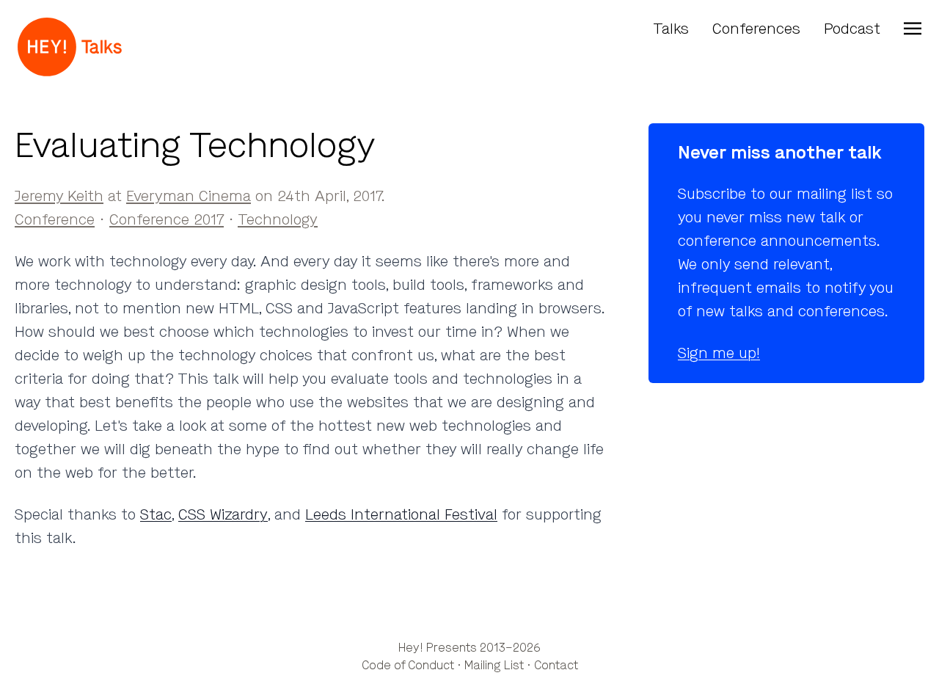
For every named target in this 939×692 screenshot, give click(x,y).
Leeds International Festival (401, 515)
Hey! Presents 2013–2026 (469, 647)
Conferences (756, 29)
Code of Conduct (408, 665)
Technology (278, 220)
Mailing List (494, 665)
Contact (556, 665)
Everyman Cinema (188, 196)
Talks (671, 29)
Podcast (852, 29)
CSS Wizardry (223, 515)
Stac (156, 515)
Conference (55, 220)
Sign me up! (719, 353)
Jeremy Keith (59, 196)
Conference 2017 (166, 220)
